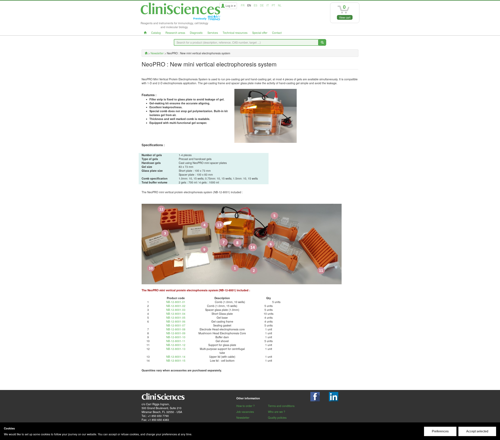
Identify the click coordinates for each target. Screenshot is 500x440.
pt (273, 5)
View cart (344, 17)
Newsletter (242, 417)
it (267, 5)
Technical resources (235, 33)
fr (243, 5)
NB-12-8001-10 (175, 337)
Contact (277, 33)
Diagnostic (196, 33)
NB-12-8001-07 (175, 325)
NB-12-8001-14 (175, 357)
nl (279, 5)
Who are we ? (276, 412)
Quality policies (277, 417)
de (262, 5)
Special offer (259, 33)
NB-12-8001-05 (175, 317)
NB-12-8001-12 (175, 345)
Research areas (175, 33)
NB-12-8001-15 (175, 360)
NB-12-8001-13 (175, 349)
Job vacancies (245, 412)
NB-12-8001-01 (175, 302)
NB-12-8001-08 (175, 329)
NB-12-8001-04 (175, 314)
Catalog (156, 33)
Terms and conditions (281, 406)
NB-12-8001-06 (175, 321)
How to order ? (245, 406)
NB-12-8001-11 (175, 341)
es (255, 5)
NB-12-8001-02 (175, 306)
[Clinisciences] (146, 53)
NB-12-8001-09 (175, 333)
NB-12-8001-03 (175, 310)
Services (212, 33)
